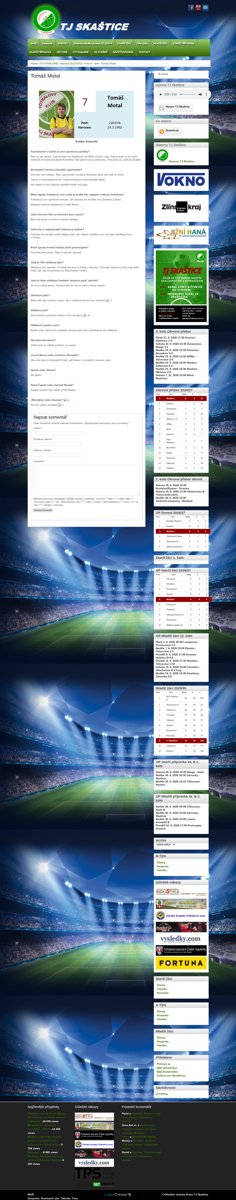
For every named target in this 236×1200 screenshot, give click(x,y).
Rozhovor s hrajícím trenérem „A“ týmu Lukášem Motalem (139, 1129)
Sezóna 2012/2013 (71, 63)
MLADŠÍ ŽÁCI (160, 43)
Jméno (38, 428)
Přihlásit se (164, 1063)
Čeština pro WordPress (171, 1075)
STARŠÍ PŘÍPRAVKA (183, 43)
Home (34, 63)
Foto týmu (142, 43)
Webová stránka (42, 450)
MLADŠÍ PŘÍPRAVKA (40, 52)
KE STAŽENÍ (100, 52)
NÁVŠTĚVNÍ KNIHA (123, 52)
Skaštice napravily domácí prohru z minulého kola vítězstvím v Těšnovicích (44, 1140)
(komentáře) (167, 1071)
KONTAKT (144, 52)
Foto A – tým (91, 63)
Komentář (39, 461)
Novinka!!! (34, 1152)
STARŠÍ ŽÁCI (124, 43)
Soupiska (47, 43)
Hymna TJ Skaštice (178, 106)
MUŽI (34, 43)
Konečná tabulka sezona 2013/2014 (93, 43)
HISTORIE (62, 52)
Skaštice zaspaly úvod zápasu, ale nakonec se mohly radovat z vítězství (47, 1117)
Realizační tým (50, 1198)
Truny (125, 1136)
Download (172, 130)
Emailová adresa (43, 439)
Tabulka (162, 870)
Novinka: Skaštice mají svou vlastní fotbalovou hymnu (141, 1117)
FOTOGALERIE (81, 52)
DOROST (63, 43)
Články (161, 862)
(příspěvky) (167, 1067)
